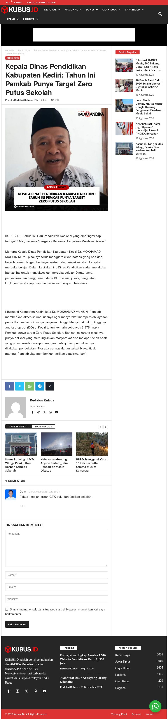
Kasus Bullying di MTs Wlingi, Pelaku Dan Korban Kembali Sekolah (19, 464)
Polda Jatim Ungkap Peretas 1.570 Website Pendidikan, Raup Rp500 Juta (83, 659)
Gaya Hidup (132, 9)
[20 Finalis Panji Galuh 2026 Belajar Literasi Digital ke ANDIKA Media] (124, 85)
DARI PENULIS (43, 426)
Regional (50, 9)
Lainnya (28, 19)
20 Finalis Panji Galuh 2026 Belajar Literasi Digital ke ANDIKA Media (149, 85)
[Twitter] (19, 386)
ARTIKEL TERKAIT (19, 426)
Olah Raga (109, 9)
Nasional (71, 9)
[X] (45, 412)
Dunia (90, 9)
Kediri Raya (24, 50)
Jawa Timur (122, 661)
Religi (11, 19)
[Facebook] (9, 386)
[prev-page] (100, 426)
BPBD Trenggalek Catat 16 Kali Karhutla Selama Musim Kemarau (92, 464)
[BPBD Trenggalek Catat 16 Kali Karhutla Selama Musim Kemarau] (92, 444)
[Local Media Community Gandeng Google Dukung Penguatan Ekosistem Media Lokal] (124, 105)
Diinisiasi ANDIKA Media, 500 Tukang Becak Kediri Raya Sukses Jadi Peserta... (149, 65)
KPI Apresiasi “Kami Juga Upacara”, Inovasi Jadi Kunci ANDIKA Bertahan (148, 128)
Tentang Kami (119, 714)
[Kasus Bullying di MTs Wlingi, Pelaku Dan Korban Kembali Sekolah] (21, 444)
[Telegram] (39, 386)
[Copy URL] (50, 386)
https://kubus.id (38, 406)
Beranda (9, 50)
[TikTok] (39, 412)
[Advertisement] (84, 34)
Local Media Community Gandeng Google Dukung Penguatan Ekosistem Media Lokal (149, 107)
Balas (22, 506)
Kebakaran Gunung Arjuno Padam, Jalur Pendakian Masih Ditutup (54, 464)
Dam (22, 491)
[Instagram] (18, 691)
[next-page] (105, 426)
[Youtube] (56, 412)
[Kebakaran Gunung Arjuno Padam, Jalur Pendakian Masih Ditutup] (56, 444)
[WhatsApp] (29, 386)
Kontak (150, 714)
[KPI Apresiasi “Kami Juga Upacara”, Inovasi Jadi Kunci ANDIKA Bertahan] (124, 128)
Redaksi (136, 714)
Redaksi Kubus (23, 100)
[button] (160, 14)
